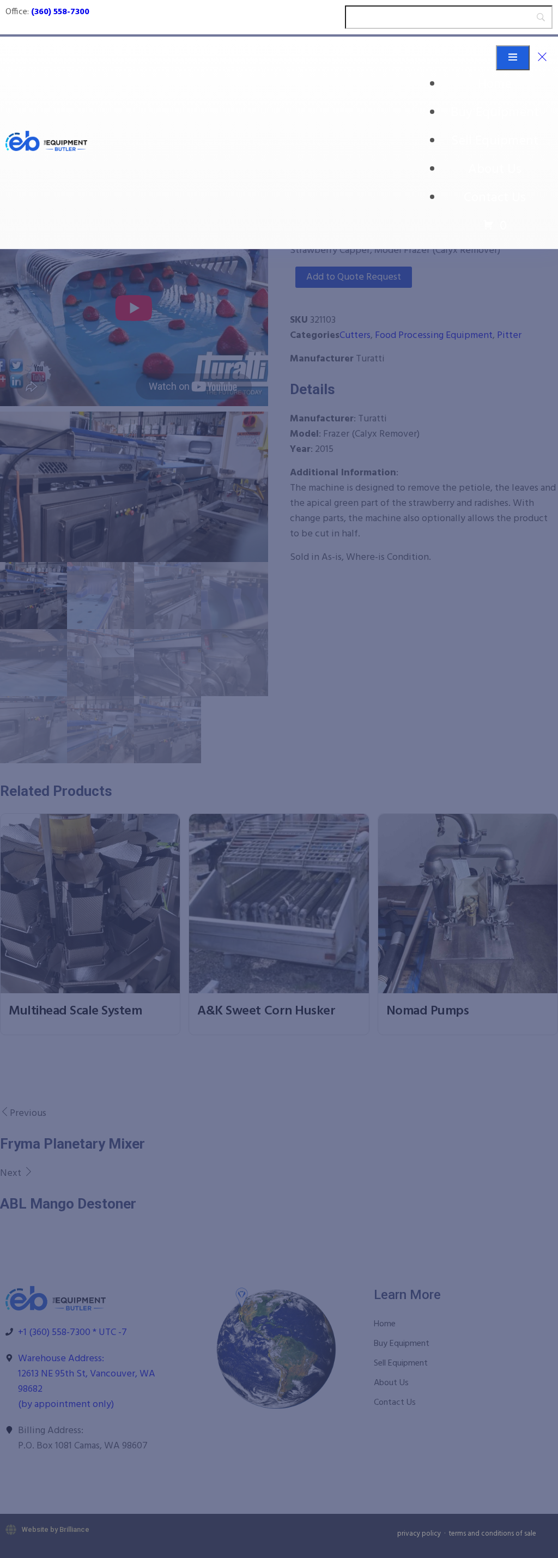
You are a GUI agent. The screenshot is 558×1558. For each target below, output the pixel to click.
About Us (494, 169)
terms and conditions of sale (492, 1533)
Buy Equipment (495, 112)
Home (495, 84)
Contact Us (495, 198)
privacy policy (419, 1533)
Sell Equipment (494, 141)
